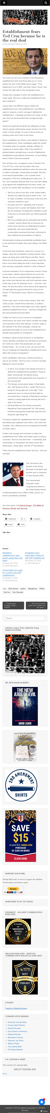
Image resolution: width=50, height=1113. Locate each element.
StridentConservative (11, 675)
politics (23, 589)
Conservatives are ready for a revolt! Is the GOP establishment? (12, 572)
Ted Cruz (6, 592)
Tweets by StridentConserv (16, 1008)
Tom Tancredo (9, 44)
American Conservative (17, 1022)
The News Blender (15, 1050)
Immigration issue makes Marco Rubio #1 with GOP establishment (34, 555)
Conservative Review (16, 1025)
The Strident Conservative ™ (28, 1108)
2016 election (13, 589)
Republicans (32, 589)
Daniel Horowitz (14, 1028)
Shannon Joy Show (15, 1040)
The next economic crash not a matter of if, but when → (37, 606)
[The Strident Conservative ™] (25, 16)
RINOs (41, 589)
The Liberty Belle (15, 1047)
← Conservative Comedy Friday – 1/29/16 (10, 606)
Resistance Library (15, 1037)
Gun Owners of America (17, 1031)
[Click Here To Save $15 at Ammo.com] (20, 861)
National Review (14, 1034)
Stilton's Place (13, 1043)
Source (5, 1073)
